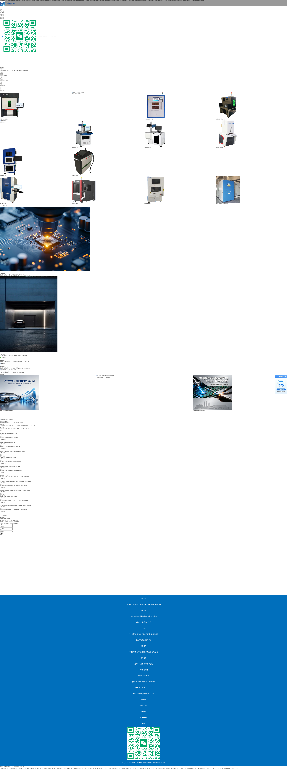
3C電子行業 (147, 634)
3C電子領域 (133, 616)
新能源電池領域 (147, 622)
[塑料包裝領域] (143, 363)
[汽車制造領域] (143, 314)
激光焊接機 (140, 652)
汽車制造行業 (132, 634)
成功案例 (2, 14)
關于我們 (2, 17)
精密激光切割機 (156, 604)
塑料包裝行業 (140, 634)
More (1, 430)
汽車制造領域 (140, 616)
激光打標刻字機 (147, 652)
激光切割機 (155, 652)
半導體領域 (147, 616)
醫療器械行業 (154, 634)
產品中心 (2, 11)
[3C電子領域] (143, 239)
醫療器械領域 (139, 622)
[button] (0, 67)
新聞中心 (2, 15)
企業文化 (141, 670)
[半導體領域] (143, 357)
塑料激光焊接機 (130, 604)
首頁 (1, 9)
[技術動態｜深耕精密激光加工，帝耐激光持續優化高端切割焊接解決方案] (17, 425)
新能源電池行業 (140, 640)
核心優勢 (141, 664)
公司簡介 (135, 664)
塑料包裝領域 (153, 616)
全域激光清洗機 (148, 604)
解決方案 (2, 12)
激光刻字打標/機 (139, 604)
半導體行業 (148, 640)
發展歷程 (146, 664)
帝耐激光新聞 (132, 652)
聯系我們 (2, 18)
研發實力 (151, 664)
